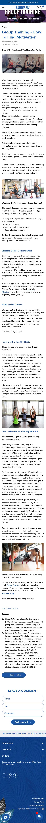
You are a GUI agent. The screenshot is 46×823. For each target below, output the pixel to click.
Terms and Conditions (36, 805)
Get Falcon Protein (10, 609)
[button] (38, 7)
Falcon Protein (13, 585)
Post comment (21, 722)
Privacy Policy (39, 802)
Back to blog (15, 675)
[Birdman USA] (23, 7)
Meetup (5, 292)
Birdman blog (8, 594)
